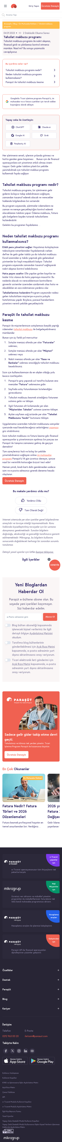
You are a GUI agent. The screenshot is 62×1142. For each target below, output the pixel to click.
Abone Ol (50, 616)
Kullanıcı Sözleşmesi (10, 1073)
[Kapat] (49, 559)
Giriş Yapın (34, 6)
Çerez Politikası (8, 1092)
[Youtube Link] (32, 1051)
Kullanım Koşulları (9, 1078)
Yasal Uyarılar (7, 1116)
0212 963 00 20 (10, 1036)
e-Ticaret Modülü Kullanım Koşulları (16, 1102)
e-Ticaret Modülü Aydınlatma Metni (16, 1106)
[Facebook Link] (5, 1051)
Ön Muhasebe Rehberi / (28, 24)
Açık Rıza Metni (8, 1087)
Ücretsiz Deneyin (50, 6)
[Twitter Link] (12, 1051)
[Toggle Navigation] (5, 6)
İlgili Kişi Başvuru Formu (11, 1111)
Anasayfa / (8, 24)
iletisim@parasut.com (36, 1036)
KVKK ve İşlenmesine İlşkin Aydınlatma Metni (20, 1082)
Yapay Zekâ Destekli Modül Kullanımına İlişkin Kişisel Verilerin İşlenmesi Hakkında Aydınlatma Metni (31, 1126)
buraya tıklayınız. (45, 551)
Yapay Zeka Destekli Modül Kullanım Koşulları (20, 1121)
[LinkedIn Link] (25, 1051)
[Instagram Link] (19, 1051)
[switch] (8, 625)
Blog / (15, 24)
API (3, 1097)
